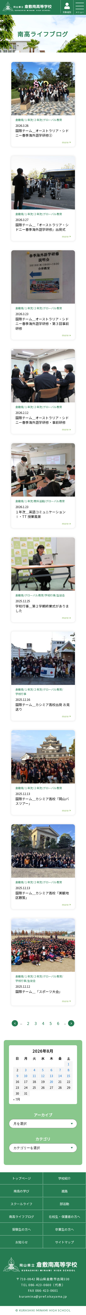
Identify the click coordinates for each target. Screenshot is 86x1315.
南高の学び (21, 1191)
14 (60, 1076)
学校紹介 (64, 1178)
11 (34, 1076)
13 (51, 1076)
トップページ (21, 1178)
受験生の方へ (21, 1229)
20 (51, 1081)
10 (25, 1076)
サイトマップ (64, 1242)
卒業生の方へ (64, 1229)
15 (68, 1076)
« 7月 (16, 1099)
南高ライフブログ (43, 33)
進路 (64, 1191)
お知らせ (21, 1242)
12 (42, 1076)
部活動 (64, 1204)
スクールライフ (21, 1204)
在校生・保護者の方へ (64, 1216)
